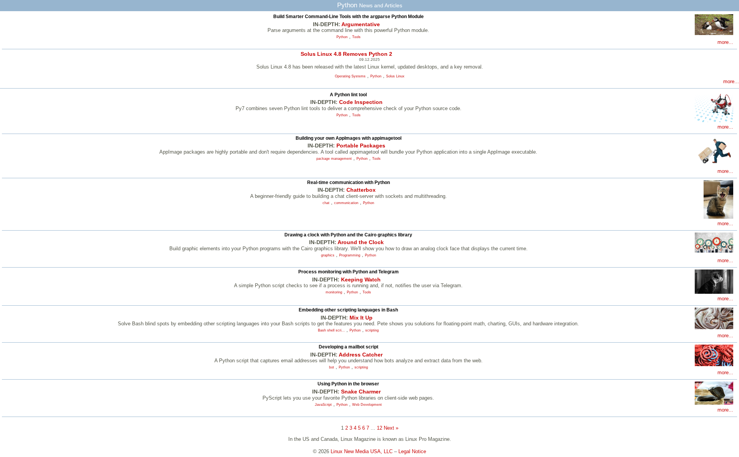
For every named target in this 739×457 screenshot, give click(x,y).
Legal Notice (412, 451)
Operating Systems (350, 76)
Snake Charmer (361, 391)
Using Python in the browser (348, 384)
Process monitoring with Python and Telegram (348, 272)
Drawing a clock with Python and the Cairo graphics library (348, 235)
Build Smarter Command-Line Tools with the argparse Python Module (348, 16)
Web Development (367, 405)
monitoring (334, 292)
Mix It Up (361, 318)
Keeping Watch (361, 279)
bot (331, 367)
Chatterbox (361, 190)
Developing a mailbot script (348, 347)
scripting (372, 330)
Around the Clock (361, 242)
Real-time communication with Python (348, 182)
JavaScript (323, 405)
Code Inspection (361, 102)
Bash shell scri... (331, 330)
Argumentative (360, 24)
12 (379, 428)
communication (346, 203)
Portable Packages (360, 145)
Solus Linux (395, 76)
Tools (356, 37)
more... (725, 42)
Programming (349, 255)
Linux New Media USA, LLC (362, 451)
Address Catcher (361, 355)
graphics (327, 255)
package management (334, 159)
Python (342, 37)
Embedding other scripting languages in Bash (348, 310)
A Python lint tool (348, 94)
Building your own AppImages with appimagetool (348, 138)
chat (326, 203)
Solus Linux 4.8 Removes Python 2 (346, 54)
